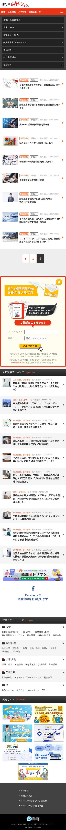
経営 (3, 12)
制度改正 (48, 677)
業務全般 (33, 12)
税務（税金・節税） (39, 648)
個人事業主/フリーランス (14, 42)
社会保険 (19, 664)
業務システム (8, 690)
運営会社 (25, 791)
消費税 (53, 648)
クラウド (20, 690)
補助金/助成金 (9, 57)
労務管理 (42, 664)
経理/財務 (12, 12)
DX (43, 690)
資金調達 (7, 50)
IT (40, 12)
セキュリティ (33, 690)
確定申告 (7, 65)
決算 (25, 648)
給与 (10, 664)
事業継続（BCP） (11, 35)
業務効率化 (7, 677)
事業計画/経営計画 (11, 20)
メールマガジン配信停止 (32, 806)
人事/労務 (22, 12)
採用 (4, 664)
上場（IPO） (9, 27)
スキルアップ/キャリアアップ (27, 677)
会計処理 (6, 648)
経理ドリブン (16, 4)
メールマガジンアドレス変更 (34, 801)
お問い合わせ (27, 796)
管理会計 (16, 648)
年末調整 (53, 664)
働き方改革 (31, 664)
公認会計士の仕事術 (11, 651)
